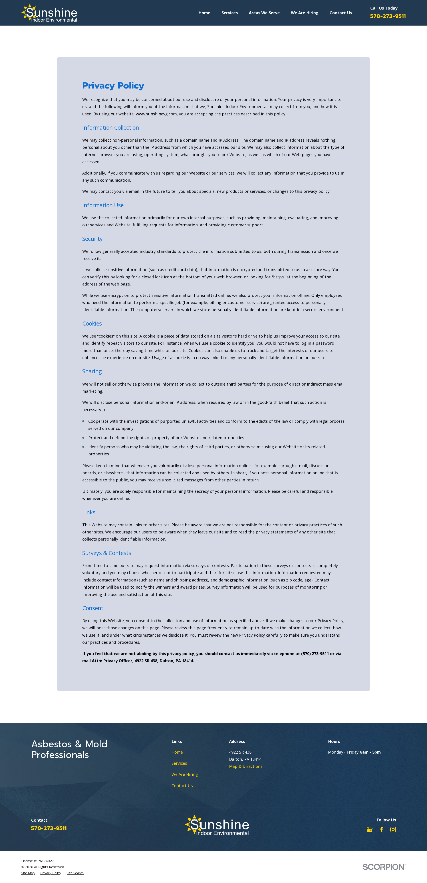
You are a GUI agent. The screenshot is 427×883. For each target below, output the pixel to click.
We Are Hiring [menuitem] (304, 12)
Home (177, 752)
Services (179, 763)
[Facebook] (381, 829)
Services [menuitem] (230, 12)
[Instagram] (393, 829)
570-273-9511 (388, 16)
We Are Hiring (184, 774)
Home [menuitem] (204, 12)
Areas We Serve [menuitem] (264, 12)
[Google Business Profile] (370, 829)
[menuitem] (28, 873)
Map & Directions (245, 766)
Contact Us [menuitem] (341, 12)
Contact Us (182, 785)
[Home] (49, 13)
